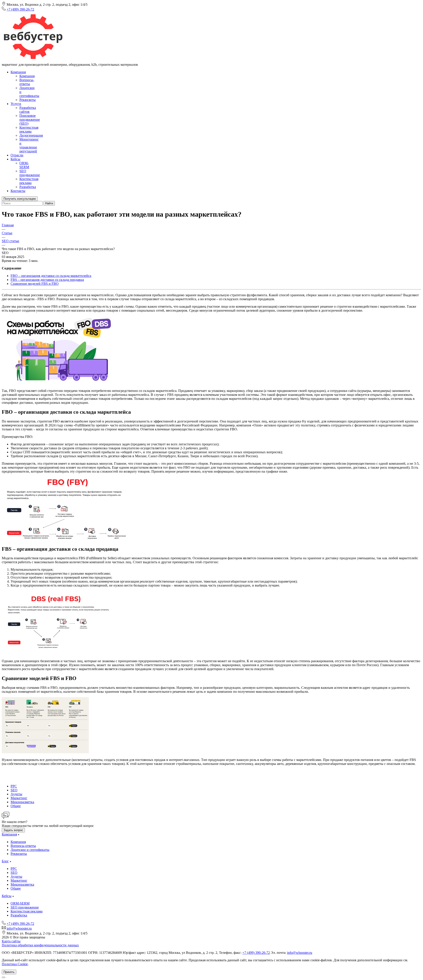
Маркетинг (19, 798)
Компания (18, 72)
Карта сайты (11, 941)
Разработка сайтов (27, 109)
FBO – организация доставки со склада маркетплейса (51, 276)
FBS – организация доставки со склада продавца (47, 280)
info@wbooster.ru (19, 928)
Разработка (27, 187)
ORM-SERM (24, 165)
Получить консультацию (20, 198)
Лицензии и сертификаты (30, 850)
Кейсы (15, 159)
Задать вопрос (13, 830)
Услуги (16, 104)
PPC (14, 786)
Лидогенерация (31, 135)
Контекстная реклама (28, 129)
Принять (9, 972)
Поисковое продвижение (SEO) (29, 119)
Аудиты (16, 794)
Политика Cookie (15, 964)
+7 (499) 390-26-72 (20, 9)
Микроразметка (22, 802)
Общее (16, 806)
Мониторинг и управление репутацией (29, 145)
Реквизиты (27, 100)
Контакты (18, 191)
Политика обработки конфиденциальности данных (40, 945)
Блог (5, 861)
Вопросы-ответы (26, 82)
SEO (14, 790)
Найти (49, 203)
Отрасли (17, 155)
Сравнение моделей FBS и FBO (35, 283)
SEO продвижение (29, 173)
